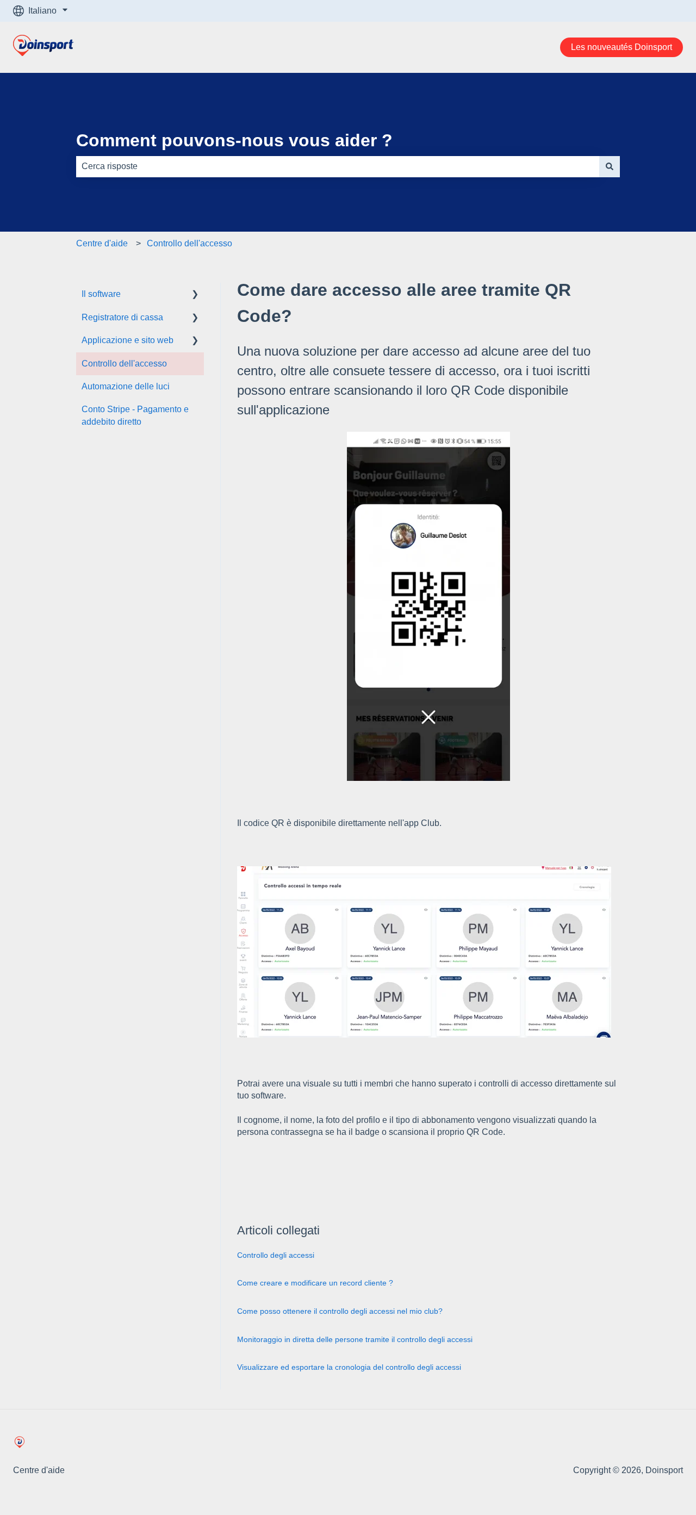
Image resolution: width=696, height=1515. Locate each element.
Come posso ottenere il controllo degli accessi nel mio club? (340, 1311)
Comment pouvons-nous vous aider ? (234, 140)
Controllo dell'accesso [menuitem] (124, 363)
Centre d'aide (102, 243)
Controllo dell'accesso (189, 243)
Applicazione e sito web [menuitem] (127, 340)
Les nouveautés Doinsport (621, 47)
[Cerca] (609, 166)
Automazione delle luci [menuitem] (126, 386)
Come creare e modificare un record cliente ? (315, 1282)
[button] (195, 295)
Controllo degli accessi (275, 1255)
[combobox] (337, 166)
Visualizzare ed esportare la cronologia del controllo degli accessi (349, 1367)
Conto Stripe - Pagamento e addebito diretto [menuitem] (135, 415)
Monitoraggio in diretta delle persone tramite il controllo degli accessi (355, 1339)
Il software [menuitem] (101, 294)
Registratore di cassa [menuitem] (122, 317)
